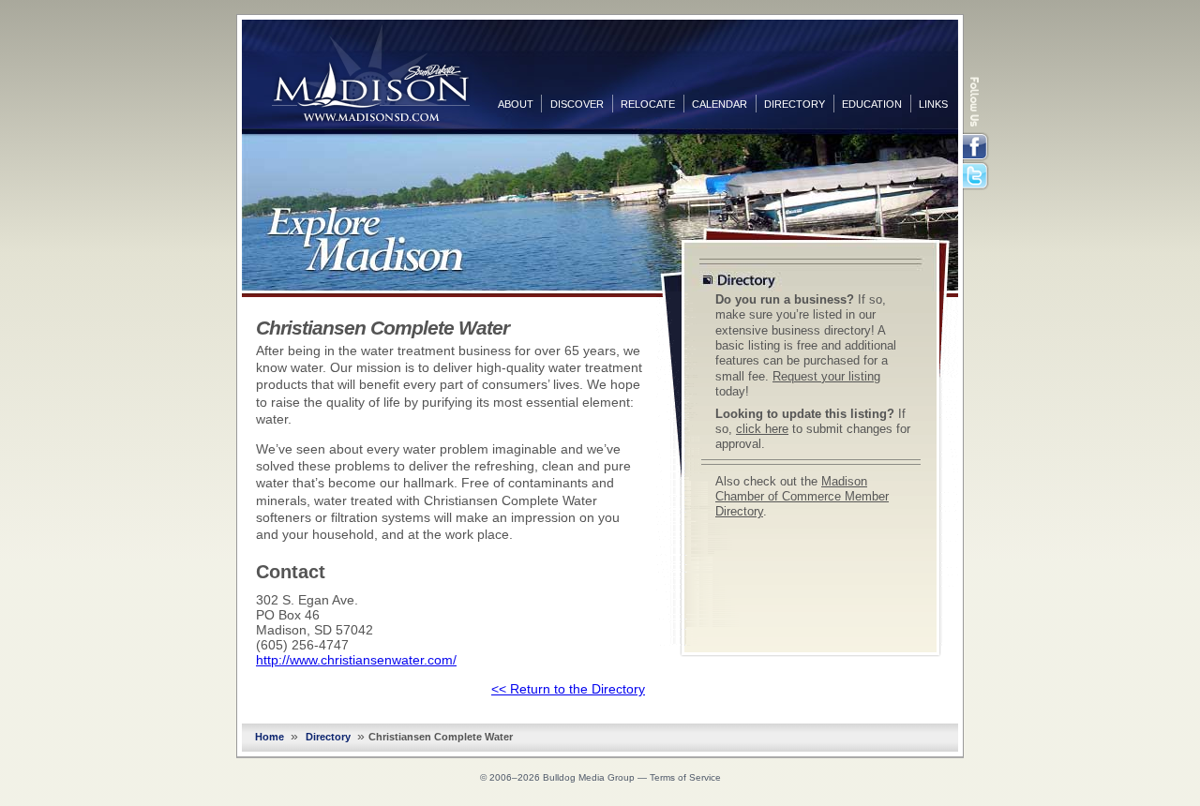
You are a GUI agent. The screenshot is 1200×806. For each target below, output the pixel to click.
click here (762, 429)
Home (269, 736)
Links (933, 104)
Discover (577, 104)
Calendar (719, 104)
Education (872, 104)
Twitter (977, 177)
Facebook (977, 147)
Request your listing (826, 376)
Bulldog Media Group (589, 777)
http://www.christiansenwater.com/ (356, 659)
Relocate (648, 104)
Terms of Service (685, 777)
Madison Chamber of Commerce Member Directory (802, 497)
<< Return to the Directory (568, 688)
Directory (794, 104)
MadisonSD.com (371, 73)
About (515, 104)
